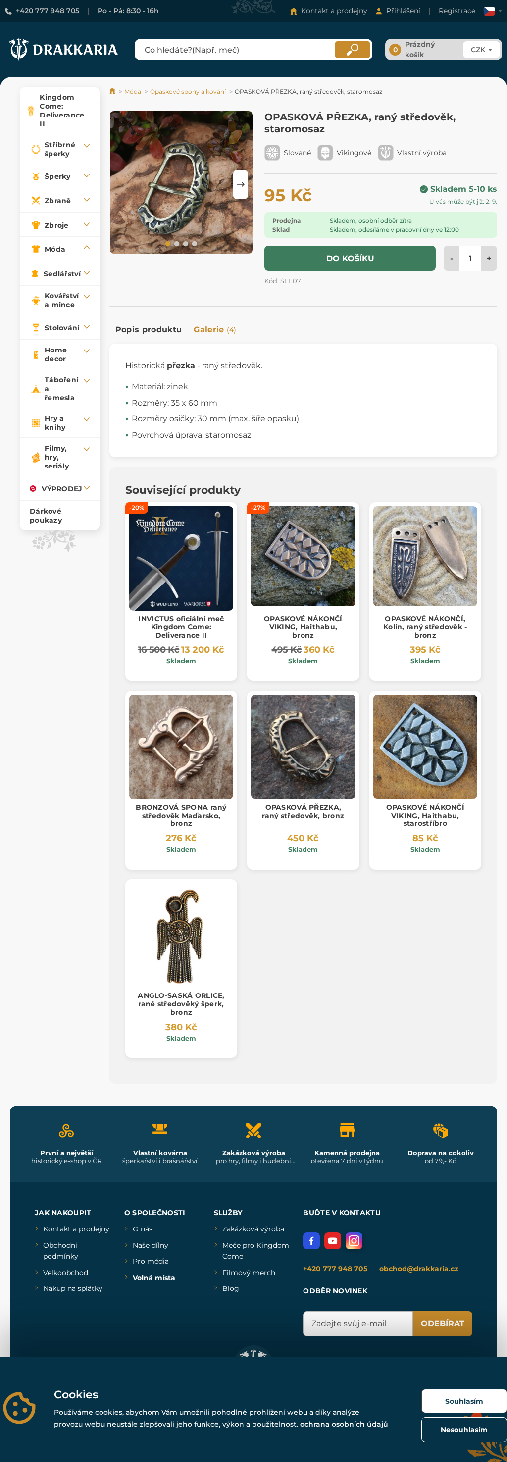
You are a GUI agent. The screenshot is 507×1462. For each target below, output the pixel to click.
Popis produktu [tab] (148, 329)
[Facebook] (311, 1240)
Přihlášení (403, 10)
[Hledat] (352, 49)
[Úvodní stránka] (113, 91)
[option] (181, 184)
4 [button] (194, 243)
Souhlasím (464, 1401)
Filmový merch (248, 1272)
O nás (142, 1229)
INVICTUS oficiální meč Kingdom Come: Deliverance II (181, 627)
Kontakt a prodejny (334, 10)
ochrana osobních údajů (344, 1424)
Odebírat (442, 1323)
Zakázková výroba (253, 1229)
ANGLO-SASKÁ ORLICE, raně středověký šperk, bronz (181, 1004)
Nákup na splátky (72, 1288)
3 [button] (185, 243)
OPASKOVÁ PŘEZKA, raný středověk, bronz (303, 811)
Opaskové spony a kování (188, 91)
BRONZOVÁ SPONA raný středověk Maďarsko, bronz (181, 815)
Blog (230, 1288)
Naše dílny (150, 1245)
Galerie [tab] (215, 329)
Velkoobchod (65, 1272)
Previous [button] (121, 184)
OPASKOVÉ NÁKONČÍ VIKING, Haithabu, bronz (303, 627)
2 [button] (176, 243)
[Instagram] (354, 1240)
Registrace (457, 10)
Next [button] (240, 184)
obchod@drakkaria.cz (418, 1268)
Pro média (151, 1261)
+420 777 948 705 (47, 10)
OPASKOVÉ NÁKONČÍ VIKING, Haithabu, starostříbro (425, 815)
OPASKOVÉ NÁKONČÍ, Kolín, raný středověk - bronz (425, 627)
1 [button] (167, 243)
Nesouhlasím (464, 1429)
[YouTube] (332, 1240)
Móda (132, 91)
